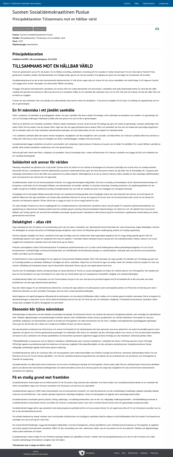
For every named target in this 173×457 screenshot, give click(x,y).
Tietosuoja (154, 453)
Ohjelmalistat (149, 3)
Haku (136, 3)
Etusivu (127, 3)
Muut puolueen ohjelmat (22, 29)
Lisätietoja (163, 3)
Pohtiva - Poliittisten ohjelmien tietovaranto (22, 3)
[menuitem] (127, 3)
